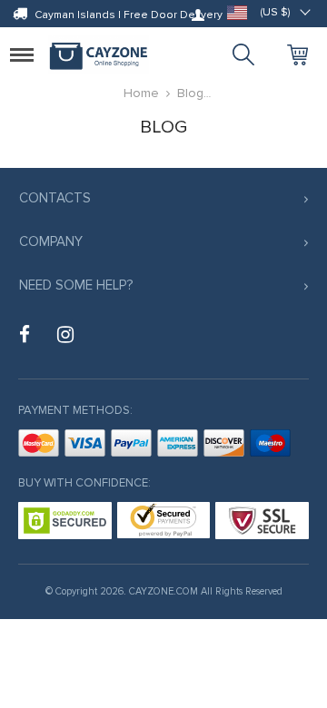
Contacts (55, 198)
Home (141, 93)
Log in (198, 14)
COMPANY (51, 241)
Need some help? (76, 285)
